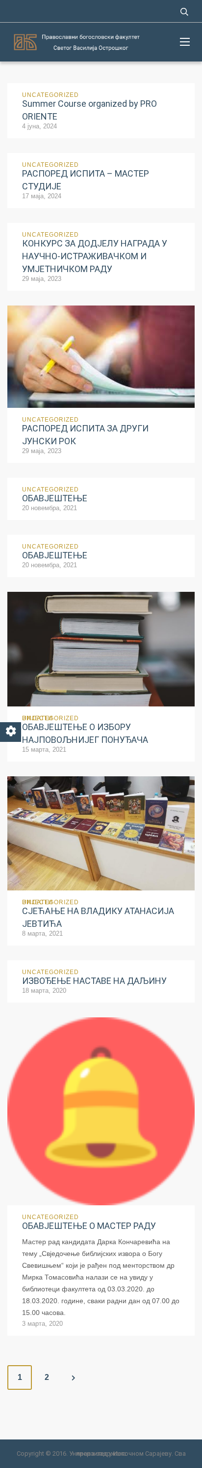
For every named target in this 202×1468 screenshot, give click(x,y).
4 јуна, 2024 (39, 126)
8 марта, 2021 (42, 933)
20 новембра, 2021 (49, 508)
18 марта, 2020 (44, 990)
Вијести (37, 718)
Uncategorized (50, 95)
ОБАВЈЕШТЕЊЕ (54, 498)
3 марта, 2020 (42, 1323)
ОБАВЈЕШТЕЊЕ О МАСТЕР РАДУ (89, 1226)
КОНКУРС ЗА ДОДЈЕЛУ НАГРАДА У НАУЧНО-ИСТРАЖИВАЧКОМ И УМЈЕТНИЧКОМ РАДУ (94, 256)
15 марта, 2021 (44, 749)
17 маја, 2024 (41, 196)
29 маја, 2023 (41, 278)
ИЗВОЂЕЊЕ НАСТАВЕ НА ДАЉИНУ (94, 981)
